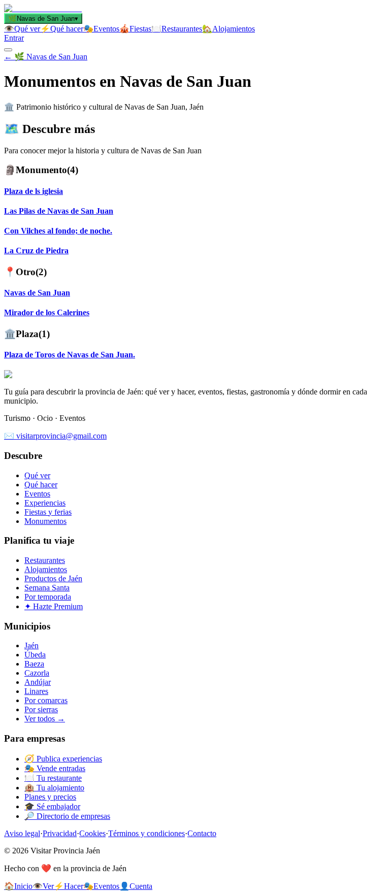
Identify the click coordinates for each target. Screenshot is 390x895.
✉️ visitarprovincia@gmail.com (55, 436)
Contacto (201, 833)
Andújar (37, 682)
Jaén (31, 645)
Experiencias (45, 503)
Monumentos (45, 521)
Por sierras (41, 709)
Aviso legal (22, 833)
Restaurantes (44, 560)
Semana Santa (47, 587)
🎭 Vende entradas (54, 768)
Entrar (14, 38)
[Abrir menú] (8, 49)
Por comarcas (46, 700)
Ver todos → (44, 718)
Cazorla (36, 673)
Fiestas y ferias (48, 512)
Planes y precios (50, 796)
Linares (36, 691)
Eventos (37, 493)
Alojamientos (45, 569)
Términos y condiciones (146, 833)
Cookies (92, 833)
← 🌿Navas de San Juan (45, 56)
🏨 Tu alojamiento (54, 787)
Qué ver (37, 475)
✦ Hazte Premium (53, 606)
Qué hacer (40, 484)
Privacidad (60, 833)
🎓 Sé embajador (52, 806)
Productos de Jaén (53, 578)
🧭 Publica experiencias (63, 758)
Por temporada (47, 596)
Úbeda (35, 654)
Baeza (34, 663)
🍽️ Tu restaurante (53, 778)
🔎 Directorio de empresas (67, 816)
